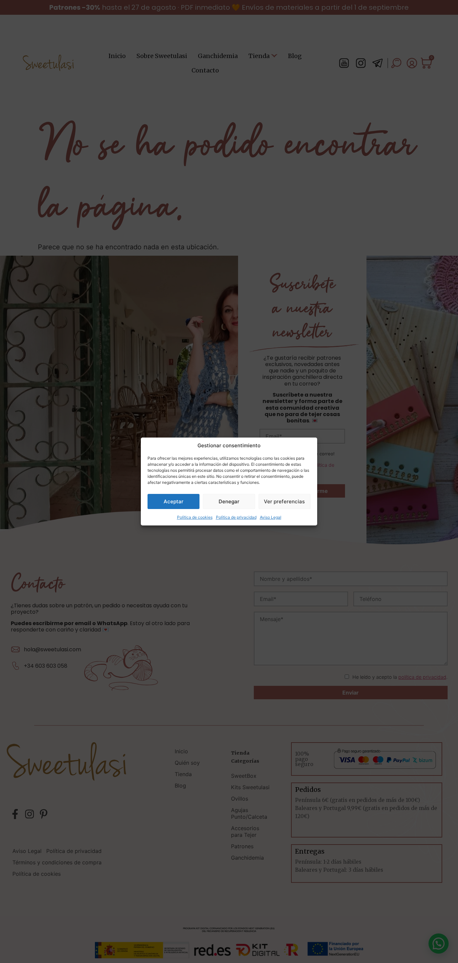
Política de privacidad (236, 517)
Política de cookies (195, 517)
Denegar (229, 501)
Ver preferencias (284, 501)
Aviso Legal (270, 517)
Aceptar (173, 501)
